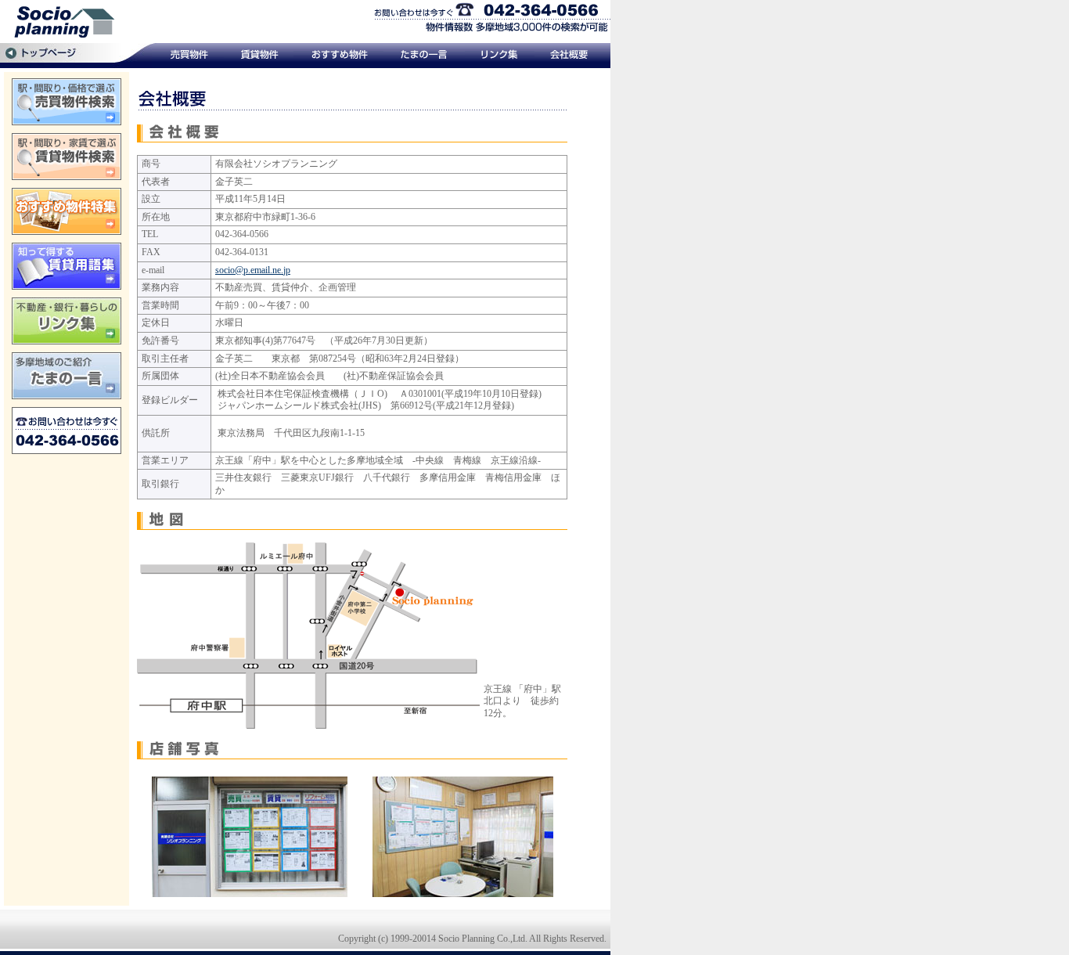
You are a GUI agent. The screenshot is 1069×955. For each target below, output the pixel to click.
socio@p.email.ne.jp (252, 270)
